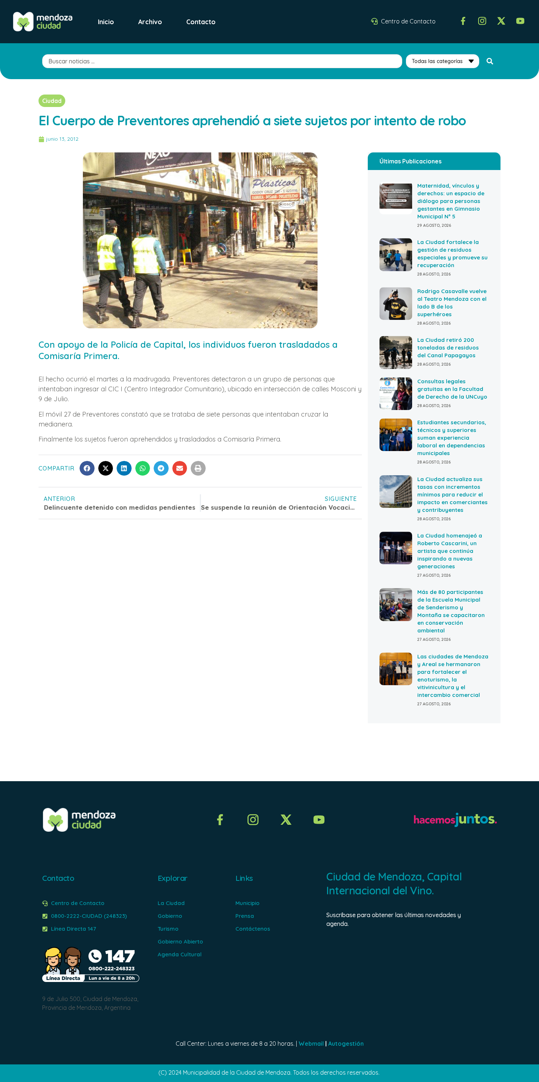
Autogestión (346, 1043)
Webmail (311, 1043)
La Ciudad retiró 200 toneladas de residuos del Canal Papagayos (448, 347)
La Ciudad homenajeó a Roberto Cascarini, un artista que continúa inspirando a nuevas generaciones (449, 551)
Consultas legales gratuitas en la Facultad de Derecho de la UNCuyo (452, 389)
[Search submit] (490, 61)
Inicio (106, 22)
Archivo (150, 22)
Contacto (201, 22)
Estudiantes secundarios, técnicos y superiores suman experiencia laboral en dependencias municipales (451, 438)
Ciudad (52, 100)
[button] (87, 468)
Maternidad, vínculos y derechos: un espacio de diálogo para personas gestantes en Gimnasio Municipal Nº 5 (450, 201)
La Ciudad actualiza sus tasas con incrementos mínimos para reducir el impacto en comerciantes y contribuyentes (452, 494)
